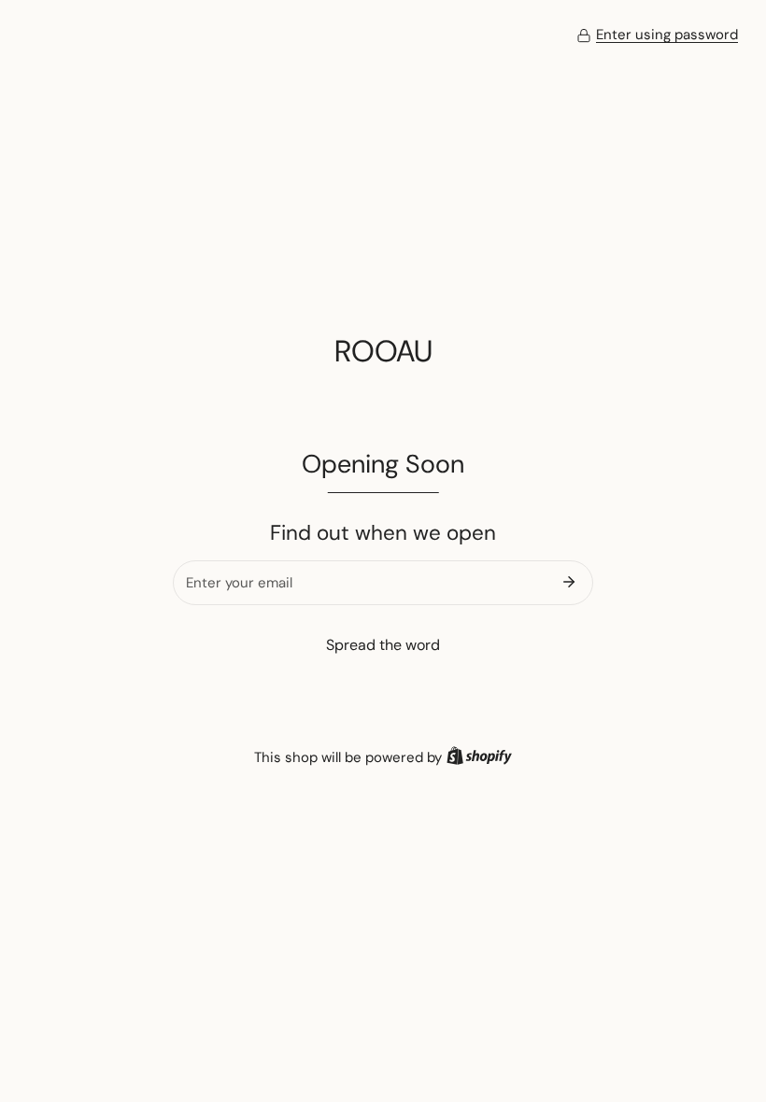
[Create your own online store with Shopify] (479, 757)
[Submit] (568, 581)
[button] (657, 35)
